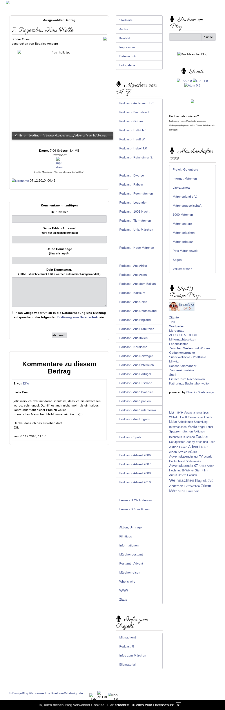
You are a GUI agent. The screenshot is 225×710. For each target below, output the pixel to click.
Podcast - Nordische (133, 347)
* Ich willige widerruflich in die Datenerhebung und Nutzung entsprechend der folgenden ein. (60, 315)
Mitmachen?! (128, 637)
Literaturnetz (181, 187)
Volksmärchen (182, 268)
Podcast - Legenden (133, 202)
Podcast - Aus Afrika (133, 265)
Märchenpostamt (131, 554)
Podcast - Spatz (130, 437)
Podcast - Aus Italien (133, 338)
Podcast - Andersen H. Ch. (137, 103)
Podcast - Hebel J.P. (133, 148)
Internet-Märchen (185, 178)
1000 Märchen (183, 214)
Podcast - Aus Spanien (135, 401)
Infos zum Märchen (132, 655)
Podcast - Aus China (133, 301)
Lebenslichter (178, 344)
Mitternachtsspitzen (182, 339)
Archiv (123, 29)
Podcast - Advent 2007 (135, 464)
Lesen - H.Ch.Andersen (135, 500)
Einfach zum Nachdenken (187, 379)
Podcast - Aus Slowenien (136, 392)
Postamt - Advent (131, 563)
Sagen (177, 259)
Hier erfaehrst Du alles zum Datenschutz (140, 705)
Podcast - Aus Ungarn (134, 419)
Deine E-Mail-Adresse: (59, 230)
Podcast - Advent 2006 (135, 455)
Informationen (129, 545)
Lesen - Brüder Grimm (135, 509)
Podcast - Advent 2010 (135, 482)
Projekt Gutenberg (185, 169)
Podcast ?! (126, 646)
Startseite (125, 20)
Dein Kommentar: (59, 272)
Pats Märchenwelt (185, 250)
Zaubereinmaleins (181, 370)
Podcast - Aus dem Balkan (137, 283)
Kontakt (124, 38)
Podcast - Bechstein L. (135, 112)
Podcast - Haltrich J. (133, 130)
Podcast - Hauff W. (132, 139)
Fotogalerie (127, 65)
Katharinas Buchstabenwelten (189, 383)
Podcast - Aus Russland (135, 383)
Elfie (26, 383)
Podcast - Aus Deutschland (138, 311)
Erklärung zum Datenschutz (78, 317)
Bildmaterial (127, 664)
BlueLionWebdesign (200, 392)
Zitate (123, 599)
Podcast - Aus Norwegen (136, 356)
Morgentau (176, 330)
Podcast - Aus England (135, 320)
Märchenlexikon (184, 232)
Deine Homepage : (59, 251)
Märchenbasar (183, 241)
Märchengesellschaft (187, 205)
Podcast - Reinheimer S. (136, 157)
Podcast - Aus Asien (133, 274)
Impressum (127, 47)
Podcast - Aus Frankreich (136, 329)
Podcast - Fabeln (131, 184)
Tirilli (172, 322)
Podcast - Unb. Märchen (136, 229)
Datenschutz (128, 56)
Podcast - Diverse (131, 175)
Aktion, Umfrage (130, 527)
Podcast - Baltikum (132, 292)
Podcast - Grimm (131, 121)
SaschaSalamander (182, 366)
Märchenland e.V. (185, 196)
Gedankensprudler (182, 352)
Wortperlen (177, 326)
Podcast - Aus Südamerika (137, 410)
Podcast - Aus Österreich (136, 365)
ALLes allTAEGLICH (183, 335)
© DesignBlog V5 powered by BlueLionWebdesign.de (46, 693)
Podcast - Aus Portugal (135, 374)
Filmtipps (125, 536)
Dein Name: (59, 212)
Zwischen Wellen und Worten (189, 348)
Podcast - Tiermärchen (135, 220)
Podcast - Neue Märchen (136, 247)
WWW (123, 590)
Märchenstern (182, 223)
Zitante (174, 317)
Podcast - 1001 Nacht (134, 211)
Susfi (172, 374)
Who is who (127, 581)
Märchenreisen (129, 572)
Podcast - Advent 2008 (135, 473)
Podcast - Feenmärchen (136, 193)
